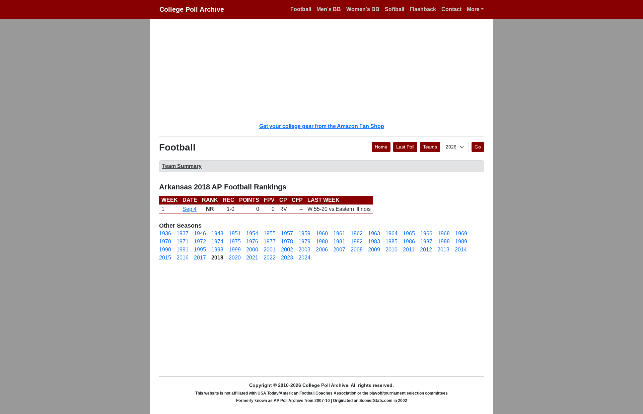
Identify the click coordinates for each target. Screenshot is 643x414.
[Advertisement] (325, 70)
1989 (461, 241)
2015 (165, 257)
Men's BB (328, 9)
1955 (270, 233)
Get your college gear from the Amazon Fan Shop (321, 126)
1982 (357, 241)
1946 (200, 233)
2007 (339, 249)
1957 (287, 233)
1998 (217, 249)
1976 (252, 241)
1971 (182, 241)
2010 (391, 249)
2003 (304, 249)
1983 (374, 241)
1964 (391, 233)
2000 (252, 249)
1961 (339, 233)
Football (300, 9)
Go (478, 147)
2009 (374, 249)
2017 (200, 257)
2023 (287, 257)
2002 (287, 249)
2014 (461, 249)
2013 (443, 249)
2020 (235, 257)
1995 (200, 249)
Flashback (423, 9)
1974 (217, 241)
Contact (451, 9)
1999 (235, 249)
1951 (235, 233)
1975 (235, 241)
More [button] (473, 9)
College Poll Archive (191, 9)
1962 (357, 233)
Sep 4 (190, 209)
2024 (304, 257)
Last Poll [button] (405, 147)
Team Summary (182, 166)
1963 (374, 233)
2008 (357, 249)
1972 (200, 241)
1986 (409, 241)
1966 (426, 233)
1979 (304, 241)
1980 (322, 241)
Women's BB (362, 9)
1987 (426, 241)
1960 (322, 233)
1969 (461, 233)
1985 (391, 241)
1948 (217, 233)
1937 (182, 233)
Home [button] (381, 147)
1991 (182, 249)
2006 (322, 249)
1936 (165, 233)
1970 (165, 241)
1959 (304, 233)
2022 (270, 257)
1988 (444, 241)
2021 (252, 257)
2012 (426, 249)
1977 (270, 241)
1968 (444, 233)
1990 (165, 249)
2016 (182, 257)
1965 (409, 233)
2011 (409, 249)
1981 (339, 241)
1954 (252, 233)
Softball (394, 9)
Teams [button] (430, 147)
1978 (287, 241)
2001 (270, 249)
